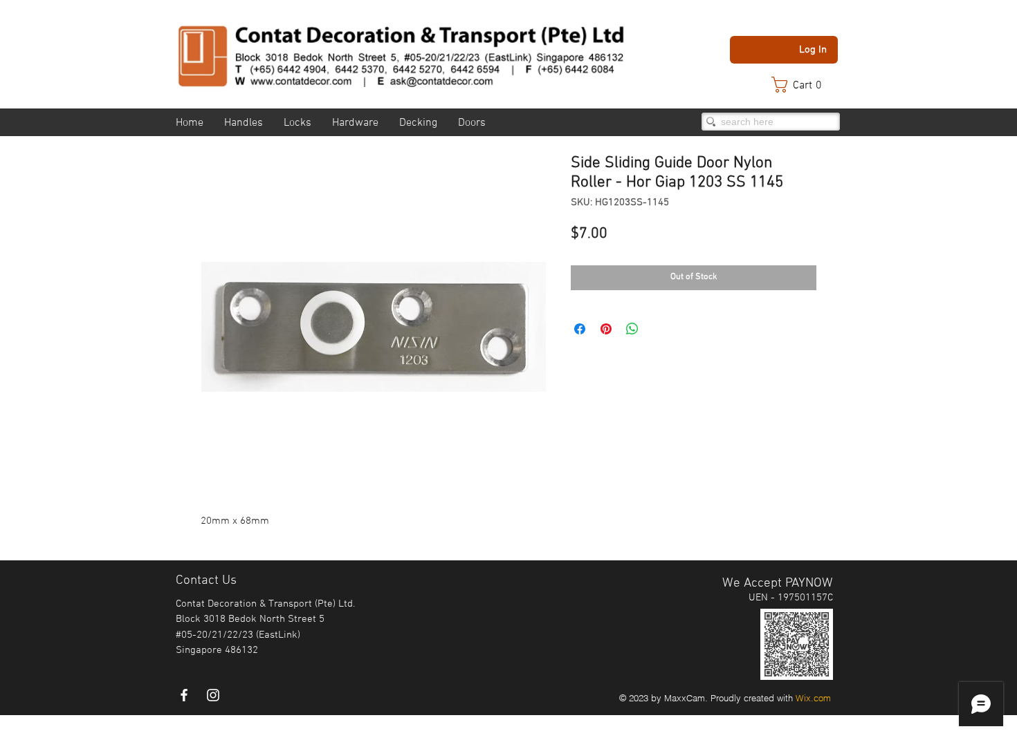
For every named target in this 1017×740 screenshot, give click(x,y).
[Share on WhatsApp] (632, 329)
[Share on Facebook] (579, 329)
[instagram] (213, 695)
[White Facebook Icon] (184, 695)
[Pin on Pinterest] (606, 329)
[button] (803, 85)
